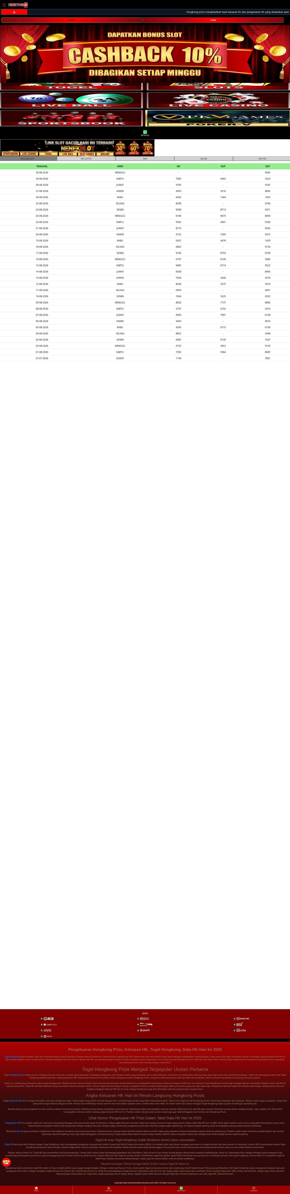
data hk (19, 1131)
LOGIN (213, 20)
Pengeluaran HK (12, 1123)
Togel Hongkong (12, 1057)
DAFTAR (72, 20)
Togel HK (9, 1144)
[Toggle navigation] (4, 5)
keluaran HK (15, 1101)
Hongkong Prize (17, 1075)
